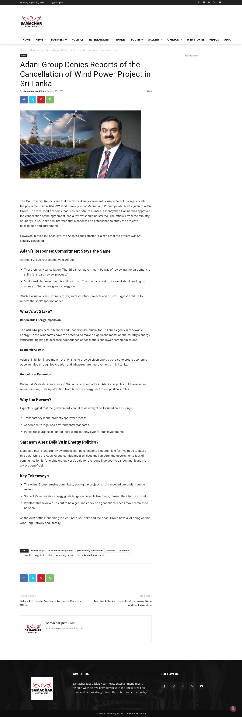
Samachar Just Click (33, 91)
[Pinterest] (41, 99)
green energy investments (90, 550)
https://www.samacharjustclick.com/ (64, 628)
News (33, 50)
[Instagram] (204, 3)
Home (23, 50)
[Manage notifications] (233, 709)
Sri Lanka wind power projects (92, 555)
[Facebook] (199, 3)
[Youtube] (220, 3)
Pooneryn (124, 550)
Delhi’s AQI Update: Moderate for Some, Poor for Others (50, 603)
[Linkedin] (209, 3)
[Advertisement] (149, 21)
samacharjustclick (64, 555)
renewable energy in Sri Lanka (37, 555)
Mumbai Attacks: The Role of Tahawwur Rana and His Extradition (123, 603)
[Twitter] (214, 3)
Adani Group (37, 550)
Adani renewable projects (60, 550)
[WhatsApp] (50, 99)
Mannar (111, 550)
